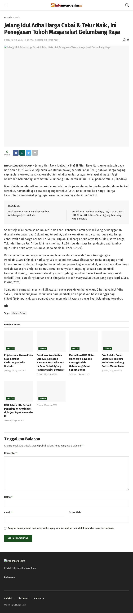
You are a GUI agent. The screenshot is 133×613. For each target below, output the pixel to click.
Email (8, 512)
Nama (8, 496)
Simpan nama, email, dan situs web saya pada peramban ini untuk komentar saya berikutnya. (61, 528)
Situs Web (75, 512)
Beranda (8, 17)
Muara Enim (18, 313)
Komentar (11, 453)
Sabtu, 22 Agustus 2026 (47, 374)
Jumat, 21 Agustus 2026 (15, 421)
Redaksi (8, 598)
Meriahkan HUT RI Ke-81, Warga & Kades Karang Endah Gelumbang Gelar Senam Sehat (82, 362)
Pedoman (39, 598)
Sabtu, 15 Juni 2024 (13, 39)
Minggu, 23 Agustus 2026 (15, 371)
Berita (17, 17)
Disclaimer (23, 598)
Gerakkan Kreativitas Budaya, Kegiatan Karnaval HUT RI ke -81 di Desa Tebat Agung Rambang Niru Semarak (98, 215)
